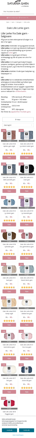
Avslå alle (9, 430)
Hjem (7, 22)
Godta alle (27, 430)
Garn (13, 22)
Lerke (10, 53)
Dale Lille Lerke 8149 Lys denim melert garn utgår (27, 146)
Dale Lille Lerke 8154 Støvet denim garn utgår (26, 280)
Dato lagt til (7, 125)
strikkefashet (20, 91)
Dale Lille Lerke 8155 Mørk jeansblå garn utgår (9, 179)
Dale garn (19, 22)
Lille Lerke (27, 22)
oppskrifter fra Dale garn (21, 112)
